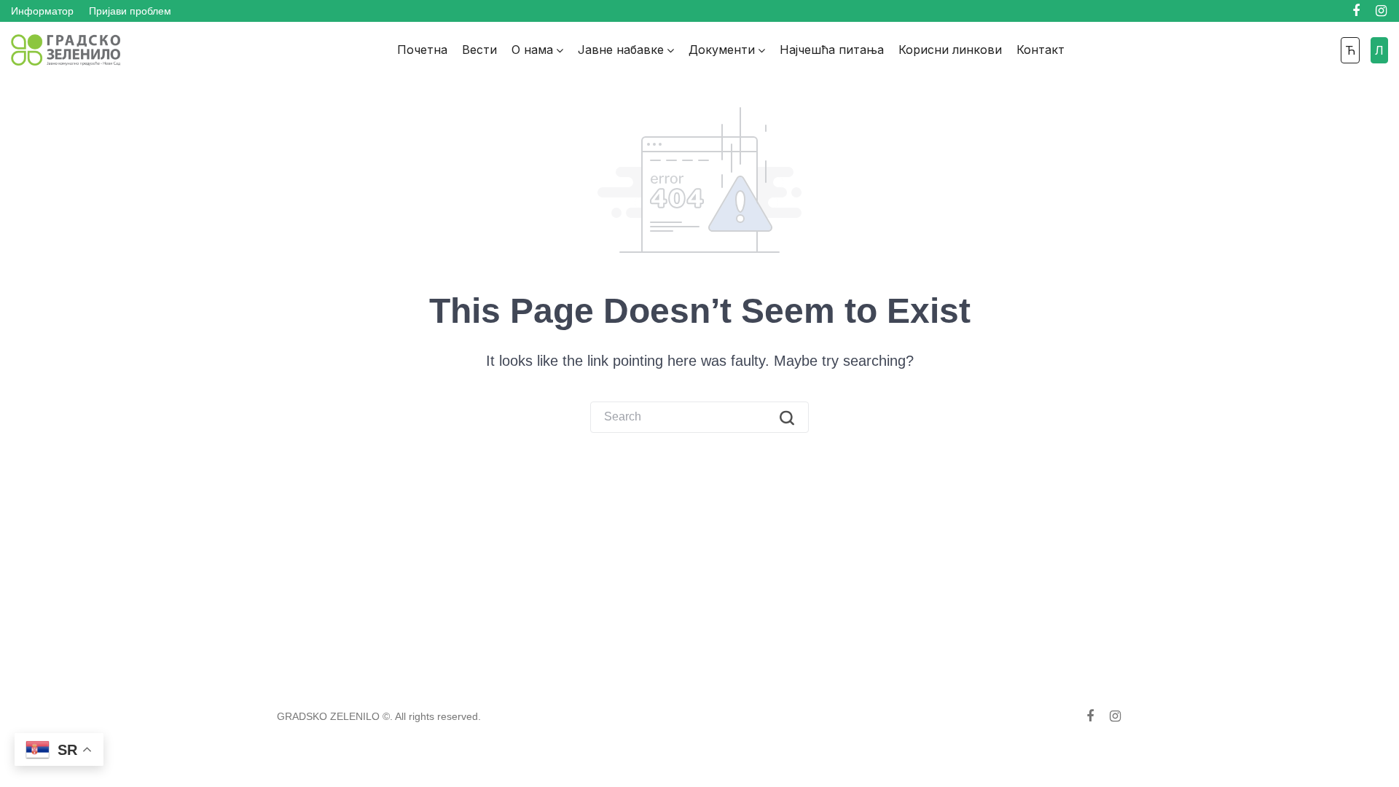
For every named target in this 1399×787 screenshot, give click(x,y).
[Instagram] (1380, 11)
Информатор (42, 11)
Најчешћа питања (832, 50)
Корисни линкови (950, 50)
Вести (479, 50)
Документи (722, 50)
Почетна (422, 50)
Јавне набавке (621, 50)
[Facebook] (1356, 11)
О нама (532, 50)
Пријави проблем (130, 11)
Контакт (1040, 50)
